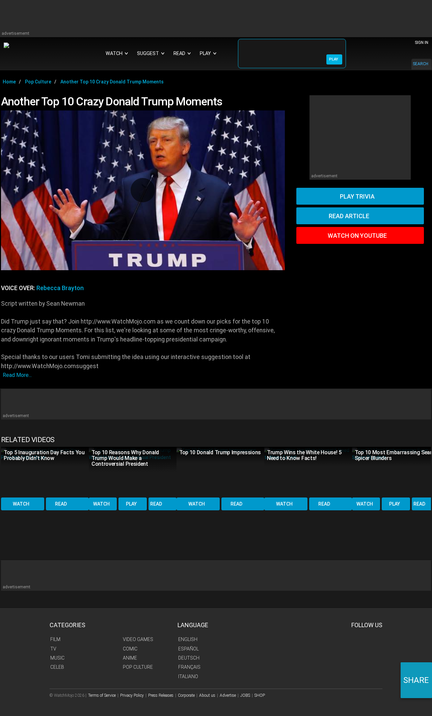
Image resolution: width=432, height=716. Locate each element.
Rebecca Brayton (60, 288)
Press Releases (160, 695)
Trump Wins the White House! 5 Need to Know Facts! (304, 455)
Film (55, 639)
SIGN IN (421, 42)
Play (131, 504)
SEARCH (420, 63)
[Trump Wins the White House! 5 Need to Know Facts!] (308, 471)
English (187, 639)
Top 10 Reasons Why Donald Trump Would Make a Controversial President (125, 458)
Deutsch (188, 658)
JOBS (245, 695)
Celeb (57, 667)
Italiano (188, 676)
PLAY (333, 59)
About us (207, 695)
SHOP (259, 695)
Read (61, 504)
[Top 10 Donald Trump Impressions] (220, 471)
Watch (21, 504)
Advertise (228, 695)
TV (53, 648)
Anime (130, 658)
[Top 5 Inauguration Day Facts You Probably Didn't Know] (45, 471)
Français (189, 667)
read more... (17, 375)
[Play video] (143, 190)
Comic (130, 648)
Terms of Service (102, 695)
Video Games (138, 639)
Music (57, 658)
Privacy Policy (132, 695)
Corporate (186, 695)
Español (188, 648)
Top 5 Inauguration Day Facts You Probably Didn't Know (44, 455)
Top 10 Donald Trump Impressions (220, 452)
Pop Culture (138, 667)
